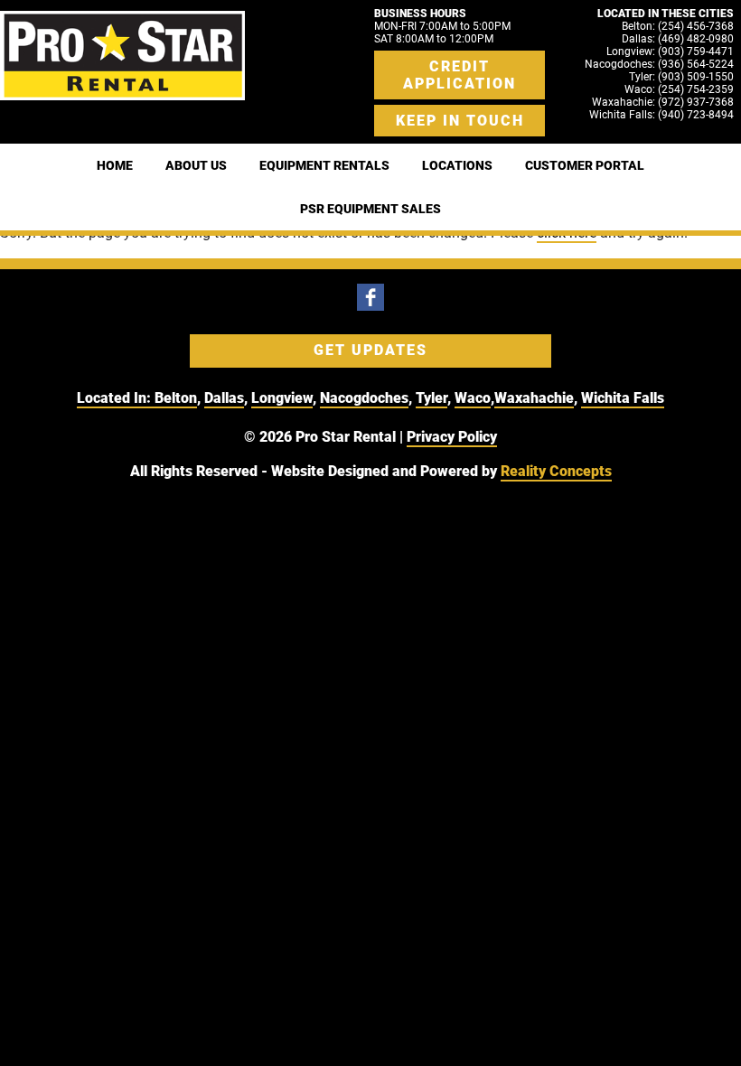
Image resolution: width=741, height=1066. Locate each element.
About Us (196, 165)
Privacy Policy (452, 436)
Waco (473, 398)
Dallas (224, 398)
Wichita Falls (622, 398)
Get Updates (370, 350)
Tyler (431, 398)
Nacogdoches (364, 398)
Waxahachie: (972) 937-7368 (663, 102)
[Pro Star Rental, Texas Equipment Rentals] (122, 55)
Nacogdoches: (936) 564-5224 (659, 64)
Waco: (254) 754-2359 (679, 89)
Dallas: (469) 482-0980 (678, 39)
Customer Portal (584, 165)
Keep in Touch (460, 120)
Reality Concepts (556, 471)
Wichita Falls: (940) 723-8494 (661, 114)
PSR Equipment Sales (370, 208)
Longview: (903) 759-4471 (670, 51)
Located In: (116, 398)
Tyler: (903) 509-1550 (681, 76)
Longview (282, 398)
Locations (457, 165)
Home (115, 165)
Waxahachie (534, 398)
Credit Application (459, 75)
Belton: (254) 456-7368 (678, 26)
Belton (176, 398)
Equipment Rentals (324, 165)
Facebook (370, 297)
